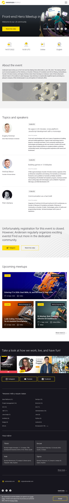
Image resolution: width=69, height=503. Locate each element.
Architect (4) (5, 418)
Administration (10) (40, 410)
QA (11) (37, 407)
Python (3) (38, 418)
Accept (60, 498)
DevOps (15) (38, 399)
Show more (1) (60, 333)
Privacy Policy (14, 500)
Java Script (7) (6, 414)
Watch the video (11, 29)
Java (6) (37, 414)
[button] (66, 2)
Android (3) (38, 422)
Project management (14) (9, 403)
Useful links (61, 490)
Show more (61, 470)
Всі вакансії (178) (40, 426)
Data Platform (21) (7, 399)
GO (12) (4, 407)
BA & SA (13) (38, 403)
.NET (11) (5, 410)
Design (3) (5, 422)
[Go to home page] (11, 2)
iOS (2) (4, 426)
